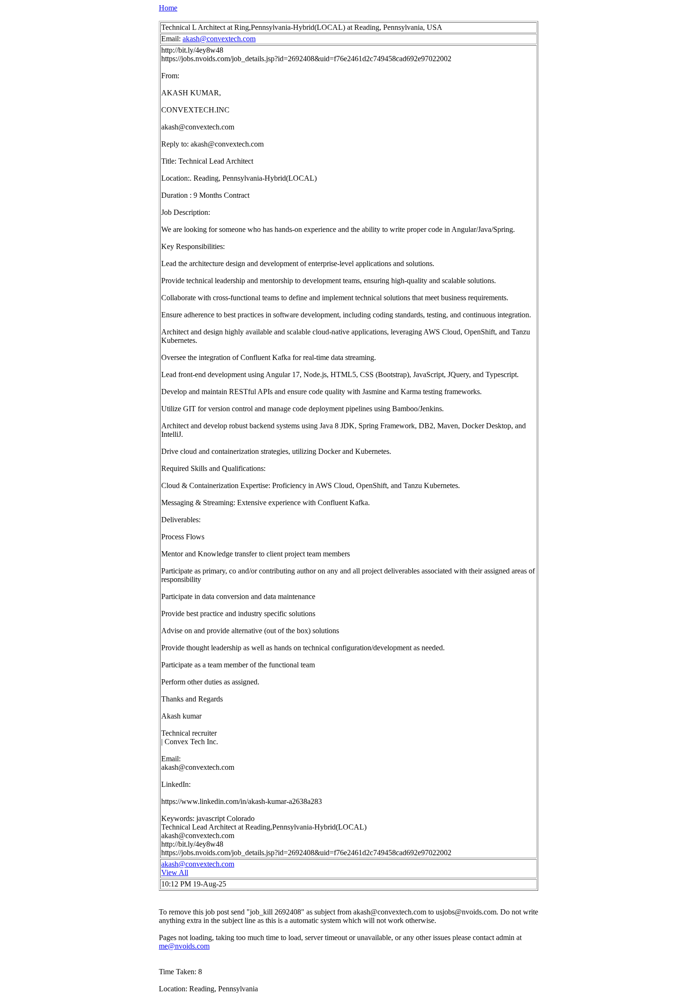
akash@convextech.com (219, 39)
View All (174, 872)
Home (168, 8)
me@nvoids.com (184, 946)
